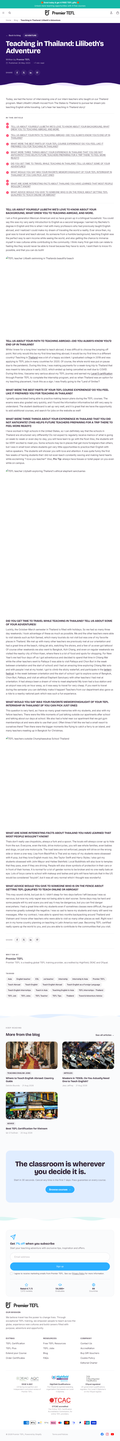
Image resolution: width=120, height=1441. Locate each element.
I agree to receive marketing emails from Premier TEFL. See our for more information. (59, 1273)
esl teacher (49, 979)
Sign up (60, 1266)
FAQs (46, 1358)
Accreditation (87, 1348)
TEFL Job (12, 996)
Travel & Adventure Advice (90, 996)
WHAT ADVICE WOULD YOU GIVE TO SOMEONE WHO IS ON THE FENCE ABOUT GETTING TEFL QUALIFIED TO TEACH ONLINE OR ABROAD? (59, 193)
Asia (10, 979)
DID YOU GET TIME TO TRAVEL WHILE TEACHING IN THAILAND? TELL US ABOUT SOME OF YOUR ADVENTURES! (60, 165)
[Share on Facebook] (17, 72)
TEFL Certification (15, 1343)
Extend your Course (16, 1353)
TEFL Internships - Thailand (91, 990)
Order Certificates (15, 1358)
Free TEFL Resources (54, 1343)
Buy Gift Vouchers (89, 1353)
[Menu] (3, 12)
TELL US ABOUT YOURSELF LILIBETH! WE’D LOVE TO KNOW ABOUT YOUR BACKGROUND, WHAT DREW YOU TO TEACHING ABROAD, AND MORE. (60, 128)
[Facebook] (102, 1434)
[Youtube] (112, 1434)
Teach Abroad (14, 985)
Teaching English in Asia (63, 990)
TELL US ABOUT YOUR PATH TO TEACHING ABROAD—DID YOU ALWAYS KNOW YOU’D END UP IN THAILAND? (60, 136)
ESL (37, 979)
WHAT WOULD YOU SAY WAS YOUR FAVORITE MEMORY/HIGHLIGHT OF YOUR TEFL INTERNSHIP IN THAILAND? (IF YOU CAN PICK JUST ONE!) (61, 173)
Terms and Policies (60, 1434)
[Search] (9, 13)
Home (8, 20)
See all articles (105, 1035)
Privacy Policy (78, 1273)
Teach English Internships (19, 990)
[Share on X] (24, 72)
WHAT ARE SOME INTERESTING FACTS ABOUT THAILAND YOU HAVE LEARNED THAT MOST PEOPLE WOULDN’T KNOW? (62, 185)
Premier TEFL (99, 979)
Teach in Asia (41, 990)
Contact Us (86, 1343)
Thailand (33, 357)
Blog (16, 20)
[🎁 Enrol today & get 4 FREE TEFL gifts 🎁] (60, 4)
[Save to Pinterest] (37, 72)
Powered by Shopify (33, 1434)
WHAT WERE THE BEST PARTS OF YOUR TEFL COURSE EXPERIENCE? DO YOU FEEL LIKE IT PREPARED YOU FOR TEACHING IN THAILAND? (57, 145)
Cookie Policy (87, 1358)
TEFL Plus (11, 1348)
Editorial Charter (88, 1362)
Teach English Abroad (52, 985)
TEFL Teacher (41, 996)
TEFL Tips (57, 996)
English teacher (23, 979)
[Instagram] (107, 1434)
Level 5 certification (101, 373)
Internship (63, 979)
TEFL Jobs (25, 996)
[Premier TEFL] (41, 1305)
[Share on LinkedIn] (30, 72)
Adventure (30, 35)
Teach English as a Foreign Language (83, 985)
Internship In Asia (80, 979)
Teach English (31, 985)
